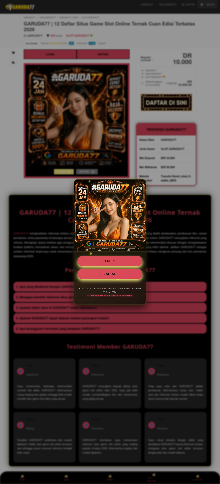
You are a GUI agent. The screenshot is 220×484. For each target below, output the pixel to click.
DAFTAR (110, 273)
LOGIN (110, 261)
